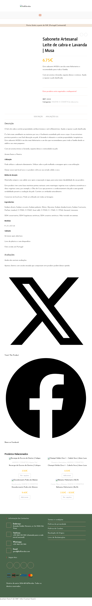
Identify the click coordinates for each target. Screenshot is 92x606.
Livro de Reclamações (56, 537)
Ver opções (24, 475)
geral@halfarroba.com (21, 551)
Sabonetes (74, 102)
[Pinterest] (65, 6)
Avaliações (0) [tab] (52, 116)
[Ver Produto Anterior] (81, 34)
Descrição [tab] (38, 116)
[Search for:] (54, 15)
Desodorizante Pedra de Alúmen (25, 487)
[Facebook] (61, 6)
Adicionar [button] (67, 475)
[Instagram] (68, 6)
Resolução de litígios (56, 533)
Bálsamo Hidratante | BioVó (67, 487)
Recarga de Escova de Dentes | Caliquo (24, 465)
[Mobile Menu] (47, 15)
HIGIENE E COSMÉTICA (61, 102)
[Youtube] (71, 6)
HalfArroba (29, 583)
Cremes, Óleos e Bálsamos (59, 484)
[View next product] (85, 34)
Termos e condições (55, 519)
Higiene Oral (33, 462)
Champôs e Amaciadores (58, 462)
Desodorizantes (16, 484)
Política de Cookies (55, 528)
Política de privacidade (57, 524)
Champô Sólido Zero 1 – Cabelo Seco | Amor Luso (67, 465)
